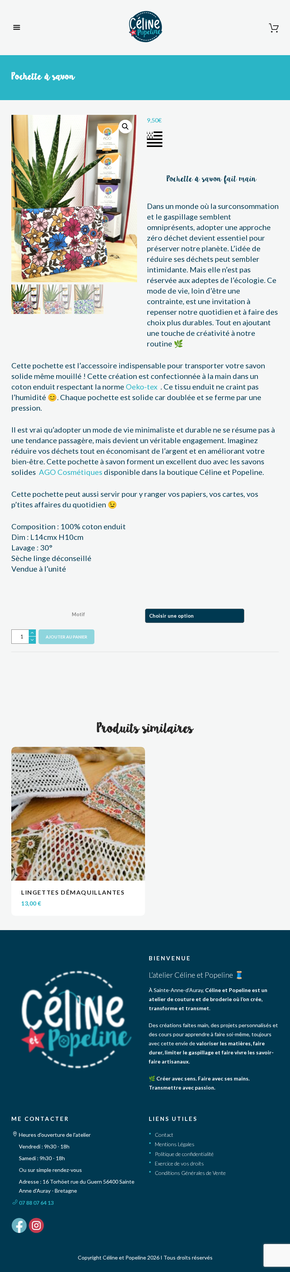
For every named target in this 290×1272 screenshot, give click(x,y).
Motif (78, 614)
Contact (164, 1134)
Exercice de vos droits (179, 1163)
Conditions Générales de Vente (190, 1173)
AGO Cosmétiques (70, 471)
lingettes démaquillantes (73, 892)
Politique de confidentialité (184, 1154)
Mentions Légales (174, 1144)
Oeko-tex (142, 386)
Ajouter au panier (66, 636)
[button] (125, 126)
